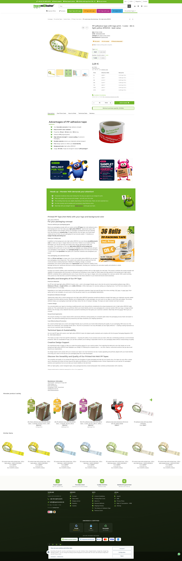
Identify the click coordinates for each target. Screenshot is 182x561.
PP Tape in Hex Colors (104, 35)
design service (79, 206)
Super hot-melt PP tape (96, 290)
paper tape (125, 290)
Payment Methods (99, 503)
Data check (75, 498)
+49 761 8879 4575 (55, 499)
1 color (95, 58)
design (121, 309)
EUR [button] (131, 1)
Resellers (74, 503)
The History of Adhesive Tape (102, 508)
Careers (74, 505)
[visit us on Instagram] (57, 544)
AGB (117, 498)
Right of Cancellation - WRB (124, 503)
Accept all (122, 548)
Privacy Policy (120, 501)
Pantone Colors (98, 510)
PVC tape (117, 290)
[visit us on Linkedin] (60, 544)
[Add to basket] (49, 24)
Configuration (122, 552)
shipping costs (104, 69)
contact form (56, 507)
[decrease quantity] (93, 102)
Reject (122, 556)
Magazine (138, 1)
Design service (76, 501)
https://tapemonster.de (53, 390)
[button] (134, 6)
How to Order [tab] (72, 113)
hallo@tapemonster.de (56, 502)
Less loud (102, 52)
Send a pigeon (58, 1)
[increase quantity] (110, 102)
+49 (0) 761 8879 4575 (44, 1)
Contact (145, 1)
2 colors (102, 58)
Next (178, 453)
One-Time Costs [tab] (61, 113)
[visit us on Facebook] (49, 544)
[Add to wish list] (86, 27)
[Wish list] (138, 6)
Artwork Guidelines (99, 496)
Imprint (118, 496)
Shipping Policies (99, 505)
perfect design (81, 345)
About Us (97, 501)
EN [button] (125, 1)
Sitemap (118, 505)
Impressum (53, 556)
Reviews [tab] (92, 113)
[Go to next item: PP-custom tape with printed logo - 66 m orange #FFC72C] (132, 19)
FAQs (62, 287)
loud (95, 52)
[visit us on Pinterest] (53, 544)
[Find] (129, 6)
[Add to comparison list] (83, 27)
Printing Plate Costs (99, 498)
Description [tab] (51, 113)
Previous (3, 453)
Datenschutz (60, 556)
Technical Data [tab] (82, 113)
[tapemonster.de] (43, 6)
